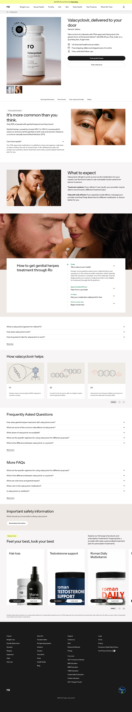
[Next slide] (123, 608)
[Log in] (124, 7)
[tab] (24, 7)
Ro (7, 12)
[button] (35, 141)
